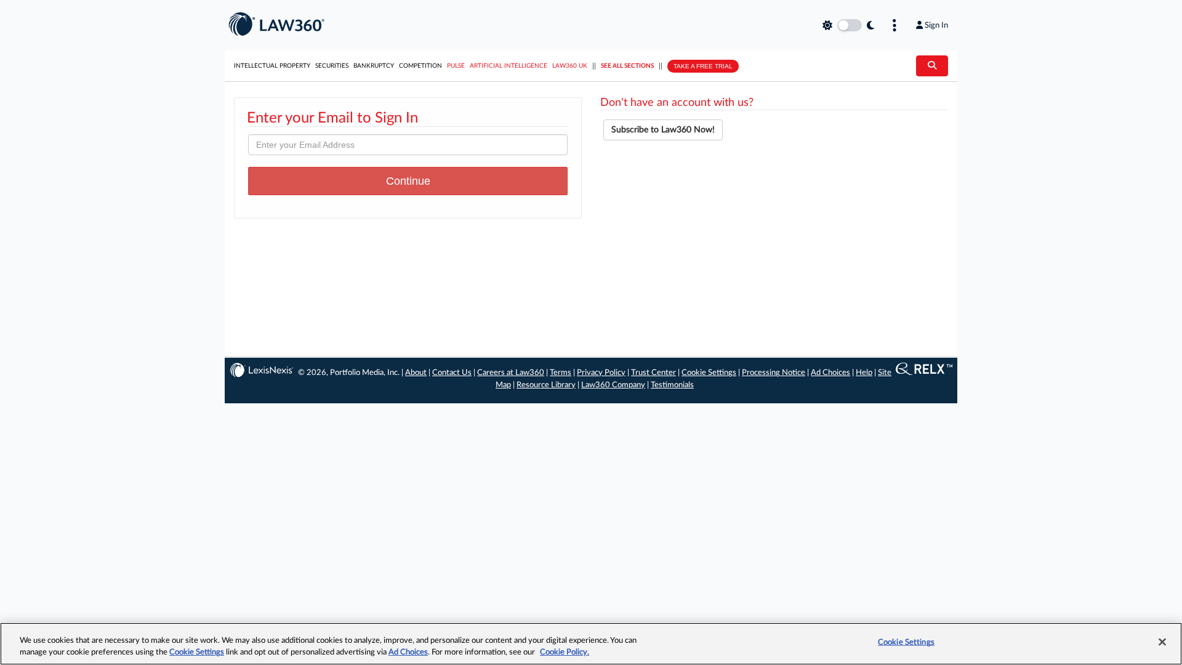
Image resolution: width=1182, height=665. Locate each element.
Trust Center (653, 373)
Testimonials (672, 385)
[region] (591, 644)
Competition (420, 66)
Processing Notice (773, 373)
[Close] (1162, 642)
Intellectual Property (272, 66)
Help (864, 373)
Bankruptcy (373, 66)
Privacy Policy (601, 373)
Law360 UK (569, 66)
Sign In (936, 25)
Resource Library (546, 385)
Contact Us (452, 373)
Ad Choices (830, 373)
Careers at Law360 (510, 373)
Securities (331, 66)
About (416, 373)
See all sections (627, 66)
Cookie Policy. (564, 652)
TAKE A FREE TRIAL (703, 66)
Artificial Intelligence (508, 66)
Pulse (456, 66)
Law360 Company (613, 385)
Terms (560, 373)
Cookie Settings (708, 373)
